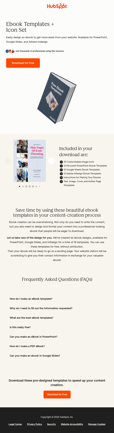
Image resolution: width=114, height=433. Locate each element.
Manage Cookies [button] (97, 424)
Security (51, 424)
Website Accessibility (72, 424)
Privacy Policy (34, 424)
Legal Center (15, 424)
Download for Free (23, 63)
